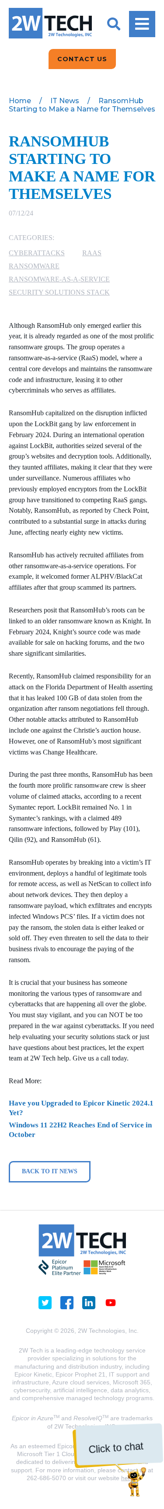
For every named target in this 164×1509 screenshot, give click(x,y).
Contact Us (82, 59)
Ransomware (34, 266)
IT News (64, 101)
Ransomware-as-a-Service (59, 279)
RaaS (91, 253)
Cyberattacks (37, 253)
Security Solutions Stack (59, 292)
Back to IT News (49, 1171)
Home (20, 101)
